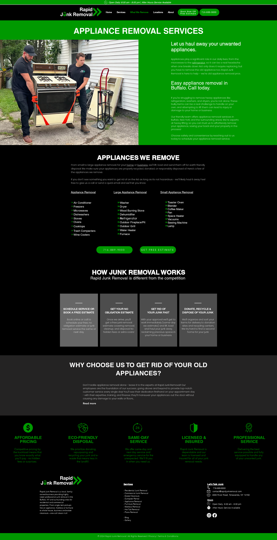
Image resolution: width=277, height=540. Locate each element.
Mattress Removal (132, 506)
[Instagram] (209, 515)
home (130, 165)
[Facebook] (214, 515)
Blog (126, 517)
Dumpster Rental (132, 498)
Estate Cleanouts (132, 496)
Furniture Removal (133, 504)
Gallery (128, 520)
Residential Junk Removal (136, 490)
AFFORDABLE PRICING (28, 439)
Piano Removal (131, 512)
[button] (170, 12)
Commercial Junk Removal (136, 493)
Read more (89, 403)
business (142, 165)
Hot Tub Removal (132, 509)
